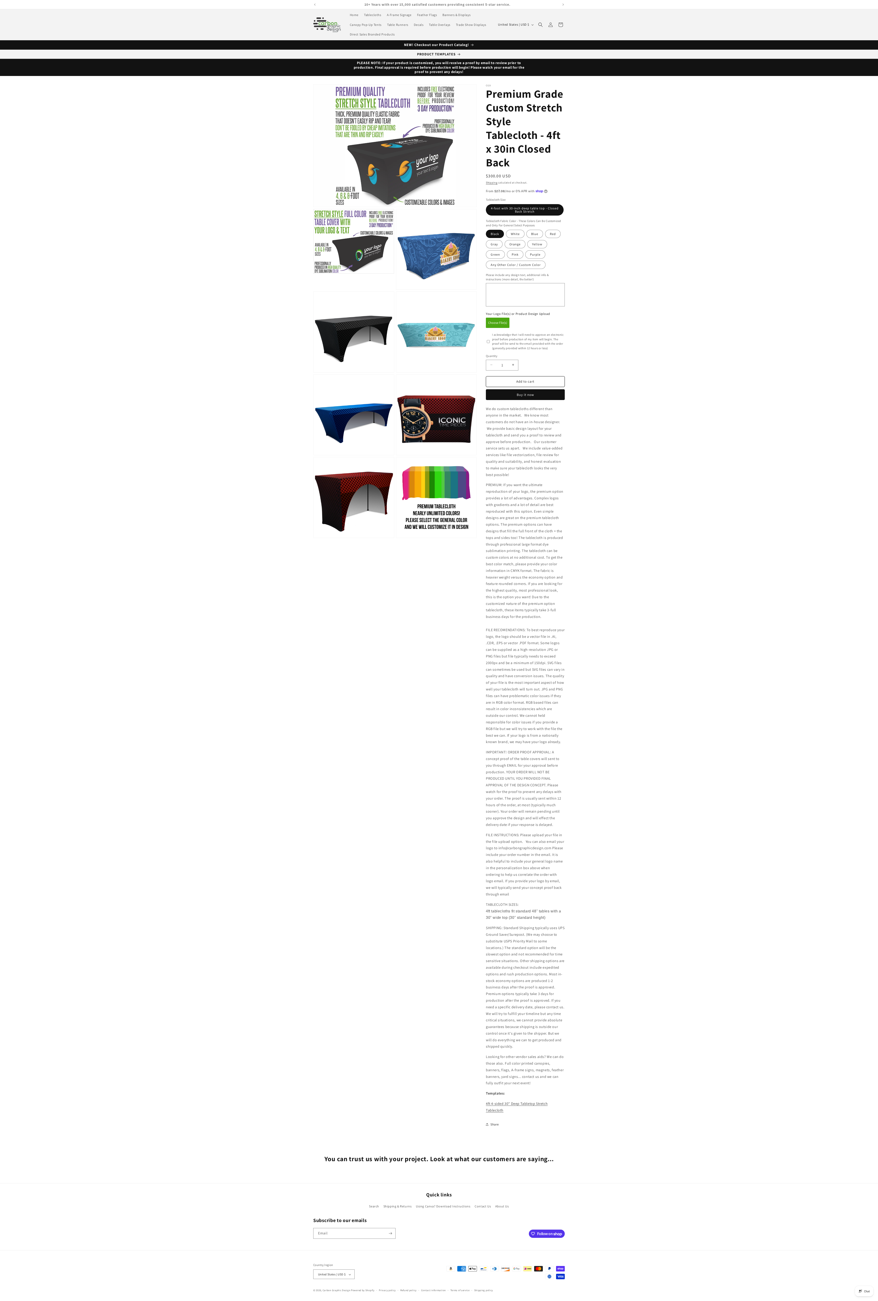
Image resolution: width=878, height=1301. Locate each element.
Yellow (537, 244)
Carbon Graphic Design (337, 1290)
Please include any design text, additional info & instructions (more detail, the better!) (517, 277)
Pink (515, 254)
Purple (535, 254)
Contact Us (483, 1206)
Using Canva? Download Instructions (443, 1206)
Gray (494, 244)
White (515, 234)
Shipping (492, 182)
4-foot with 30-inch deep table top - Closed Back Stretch (525, 209)
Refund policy (408, 1290)
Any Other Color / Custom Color (516, 264)
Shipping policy (483, 1290)
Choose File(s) (497, 322)
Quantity (491, 356)
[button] (540, 25)
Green (495, 254)
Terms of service (460, 1290)
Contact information (433, 1290)
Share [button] (494, 1124)
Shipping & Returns (397, 1206)
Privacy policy (387, 1290)
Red (553, 234)
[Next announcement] (563, 4)
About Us (502, 1206)
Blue (534, 234)
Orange (515, 244)
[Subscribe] (390, 1233)
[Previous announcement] (315, 4)
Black (495, 234)
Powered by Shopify (363, 1290)
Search (374, 1206)
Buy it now (525, 394)
